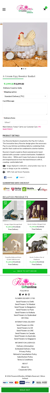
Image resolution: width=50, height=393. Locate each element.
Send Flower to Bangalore (25, 307)
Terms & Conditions (25, 360)
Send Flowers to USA (25, 325)
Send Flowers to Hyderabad (25, 315)
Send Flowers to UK (25, 328)
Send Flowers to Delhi (25, 301)
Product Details (11, 135)
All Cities (25, 318)
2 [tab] (23, 68)
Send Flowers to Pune (25, 310)
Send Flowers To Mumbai (25, 304)
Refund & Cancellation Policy (25, 354)
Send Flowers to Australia (25, 336)
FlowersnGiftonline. (18, 376)
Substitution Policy (25, 357)
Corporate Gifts (25, 370)
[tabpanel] (1, 24)
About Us (25, 367)
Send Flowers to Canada (25, 333)
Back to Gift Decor (27, 271)
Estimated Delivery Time (25, 349)
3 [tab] (25, 68)
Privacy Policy (25, 351)
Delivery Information (25, 346)
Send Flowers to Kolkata (25, 312)
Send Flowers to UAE (25, 330)
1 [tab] (21, 68)
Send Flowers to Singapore (25, 339)
